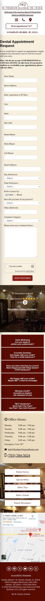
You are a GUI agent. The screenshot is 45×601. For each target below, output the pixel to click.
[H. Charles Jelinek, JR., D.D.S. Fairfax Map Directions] (30, 19)
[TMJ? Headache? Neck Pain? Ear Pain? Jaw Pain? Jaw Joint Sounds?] (22, 400)
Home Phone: (9, 134)
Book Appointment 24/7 (21, 26)
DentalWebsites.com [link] (17, 587)
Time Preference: (11, 183)
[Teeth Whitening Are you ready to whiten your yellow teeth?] (22, 336)
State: (6, 113)
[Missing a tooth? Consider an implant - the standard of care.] (22, 387)
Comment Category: (12, 217)
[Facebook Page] (14, 568)
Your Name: (9, 76)
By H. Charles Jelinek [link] (21, 594)
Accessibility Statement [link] (21, 575)
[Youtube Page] (25, 568)
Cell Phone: (9, 153)
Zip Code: (8, 123)
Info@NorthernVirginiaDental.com (23, 449)
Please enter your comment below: (18, 225)
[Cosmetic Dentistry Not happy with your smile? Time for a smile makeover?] (22, 349)
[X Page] (20, 568)
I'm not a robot (16, 266)
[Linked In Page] (30, 568)
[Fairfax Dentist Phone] (23, 19)
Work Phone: (9, 144)
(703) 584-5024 (19, 455)
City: (6, 104)
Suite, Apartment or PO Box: (16, 95)
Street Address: (10, 85)
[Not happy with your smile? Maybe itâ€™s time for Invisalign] (22, 374)
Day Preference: (11, 174)
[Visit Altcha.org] (32, 267)
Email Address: (10, 165)
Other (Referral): (11, 208)
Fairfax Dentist (7, 580)
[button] (16, 19)
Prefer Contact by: (12, 191)
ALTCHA (30, 271)
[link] (23, 472)
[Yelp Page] (36, 568)
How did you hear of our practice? (18, 199)
